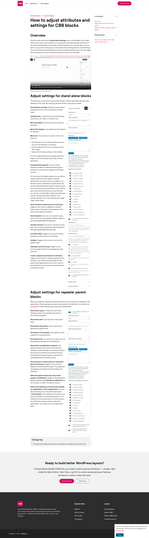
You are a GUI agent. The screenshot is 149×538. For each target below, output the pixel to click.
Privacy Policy (120, 530)
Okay (119, 535)
